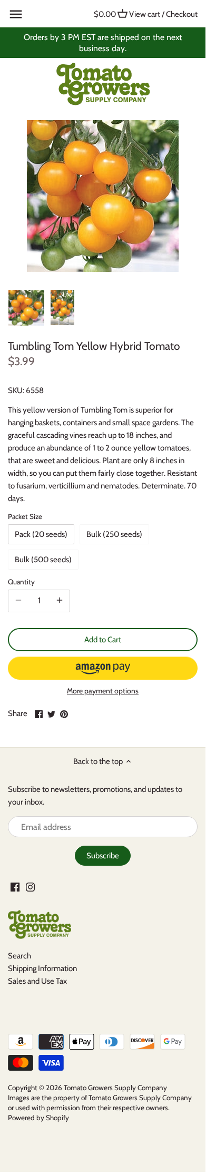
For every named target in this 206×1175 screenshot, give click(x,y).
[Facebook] (15, 886)
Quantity (21, 581)
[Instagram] (30, 886)
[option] (26, 307)
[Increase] (60, 600)
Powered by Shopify (38, 1117)
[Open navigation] (16, 14)
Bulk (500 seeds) (43, 559)
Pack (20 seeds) (41, 534)
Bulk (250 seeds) (114, 534)
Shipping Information (42, 968)
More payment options (103, 691)
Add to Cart (102, 639)
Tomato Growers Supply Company (115, 1087)
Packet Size (25, 516)
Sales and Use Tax (37, 981)
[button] (103, 668)
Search (19, 956)
